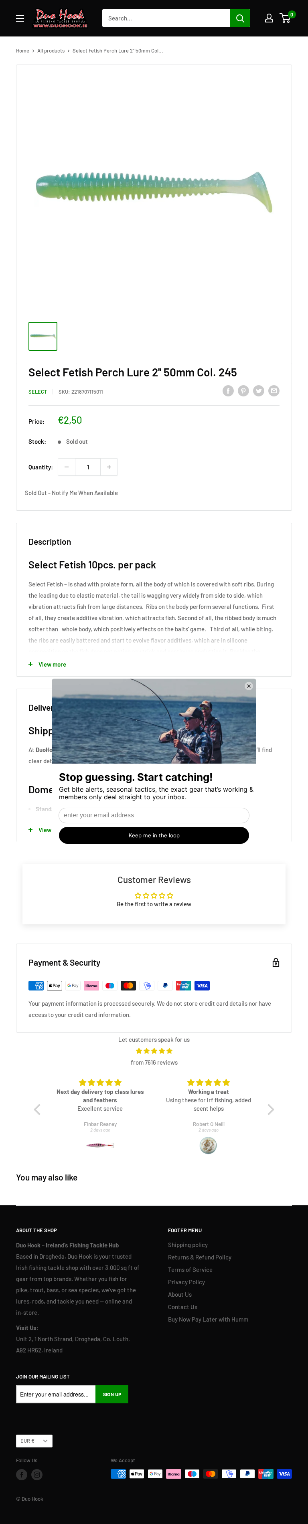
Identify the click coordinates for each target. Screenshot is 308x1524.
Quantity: (40, 467)
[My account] (269, 18)
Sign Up (112, 1394)
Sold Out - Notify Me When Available (71, 492)
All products (51, 50)
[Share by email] (274, 390)
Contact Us (182, 1306)
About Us (180, 1294)
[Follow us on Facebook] (21, 1474)
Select (37, 391)
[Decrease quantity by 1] (66, 467)
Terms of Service (190, 1269)
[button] (39, 1109)
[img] (153, 1051)
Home (22, 50)
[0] (285, 18)
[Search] (240, 18)
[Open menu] (20, 18)
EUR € (27, 1440)
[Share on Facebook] (228, 390)
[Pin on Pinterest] (243, 390)
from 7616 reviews (154, 1062)
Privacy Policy (186, 1281)
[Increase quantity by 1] (109, 467)
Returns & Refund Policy (199, 1257)
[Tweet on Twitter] (258, 390)
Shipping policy (188, 1244)
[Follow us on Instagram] (37, 1474)
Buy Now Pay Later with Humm (208, 1319)
